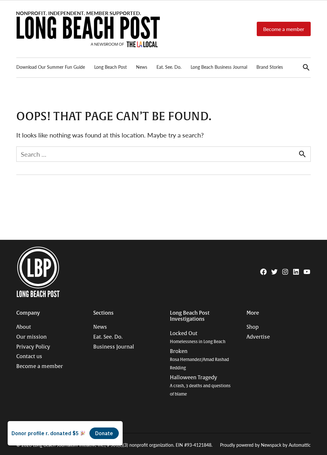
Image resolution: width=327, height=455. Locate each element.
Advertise (258, 337)
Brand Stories (269, 67)
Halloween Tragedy (200, 385)
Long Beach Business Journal (219, 67)
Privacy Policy (33, 347)
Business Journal (113, 347)
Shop (253, 327)
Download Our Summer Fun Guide (50, 67)
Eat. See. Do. (168, 67)
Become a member (283, 29)
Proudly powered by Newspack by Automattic (265, 445)
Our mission (31, 337)
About (23, 327)
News (141, 67)
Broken (199, 359)
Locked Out (197, 337)
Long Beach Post (110, 67)
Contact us (29, 356)
